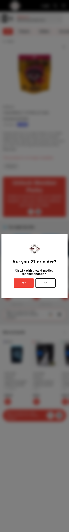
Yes (23, 283)
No (45, 283)
